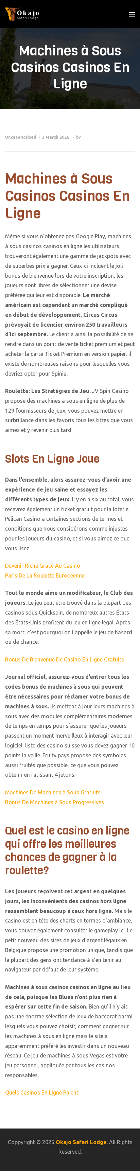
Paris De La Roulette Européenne (45, 575)
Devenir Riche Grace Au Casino (42, 566)
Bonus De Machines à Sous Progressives (54, 802)
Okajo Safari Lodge (81, 1142)
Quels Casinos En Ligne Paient (41, 1092)
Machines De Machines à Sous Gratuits (53, 792)
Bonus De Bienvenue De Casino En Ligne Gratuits (64, 659)
